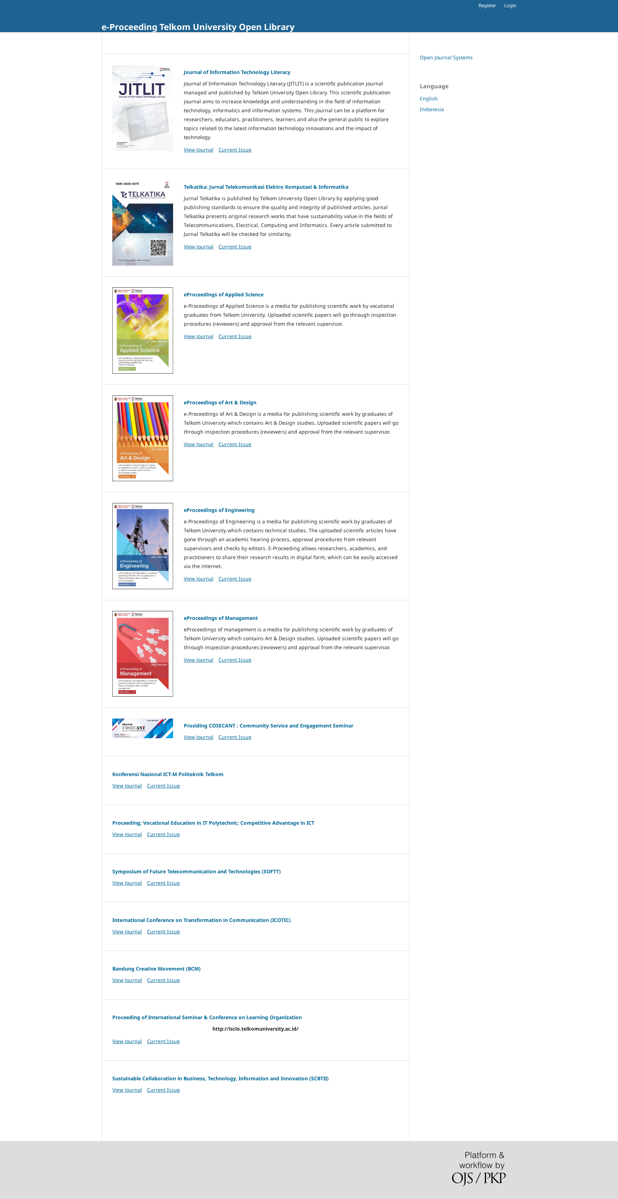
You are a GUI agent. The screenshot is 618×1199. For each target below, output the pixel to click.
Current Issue (235, 149)
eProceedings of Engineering (219, 510)
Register (487, 5)
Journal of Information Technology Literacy (237, 72)
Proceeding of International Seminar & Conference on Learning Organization (207, 1017)
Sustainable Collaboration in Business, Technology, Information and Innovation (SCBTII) (220, 1078)
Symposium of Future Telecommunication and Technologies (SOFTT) (196, 871)
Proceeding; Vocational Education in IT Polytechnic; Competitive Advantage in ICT (213, 822)
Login (510, 5)
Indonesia (432, 109)
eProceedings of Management (221, 618)
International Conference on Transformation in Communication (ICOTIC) (201, 920)
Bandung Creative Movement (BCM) (156, 968)
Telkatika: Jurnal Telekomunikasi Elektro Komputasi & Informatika (266, 186)
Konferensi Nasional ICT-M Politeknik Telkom (168, 774)
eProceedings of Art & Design (220, 402)
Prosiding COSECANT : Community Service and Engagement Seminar (268, 725)
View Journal (199, 149)
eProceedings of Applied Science (224, 294)
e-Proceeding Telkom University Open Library (198, 27)
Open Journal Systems (446, 57)
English (429, 98)
